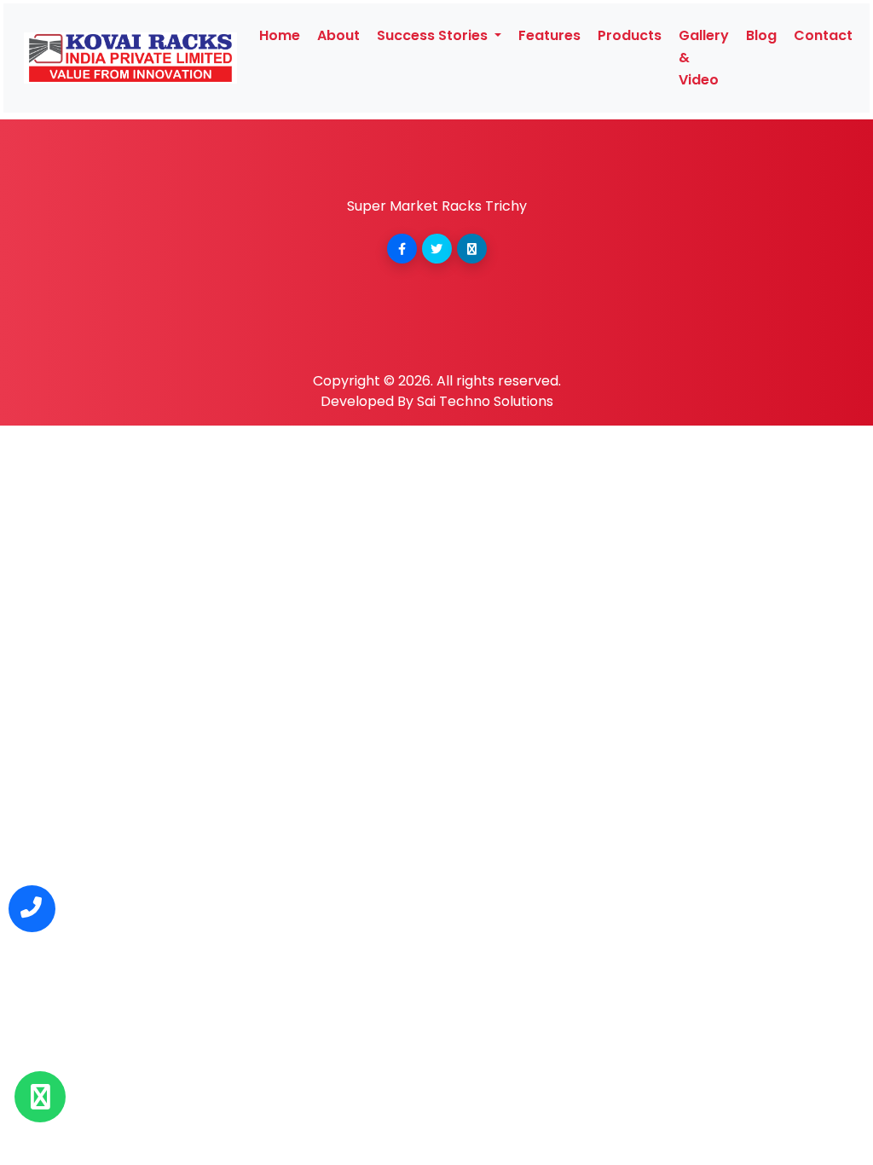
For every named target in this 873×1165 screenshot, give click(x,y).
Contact (823, 35)
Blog (761, 35)
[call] (32, 908)
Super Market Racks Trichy (437, 206)
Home (279, 35)
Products (630, 35)
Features (549, 35)
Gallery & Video (704, 58)
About (338, 35)
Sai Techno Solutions (485, 401)
